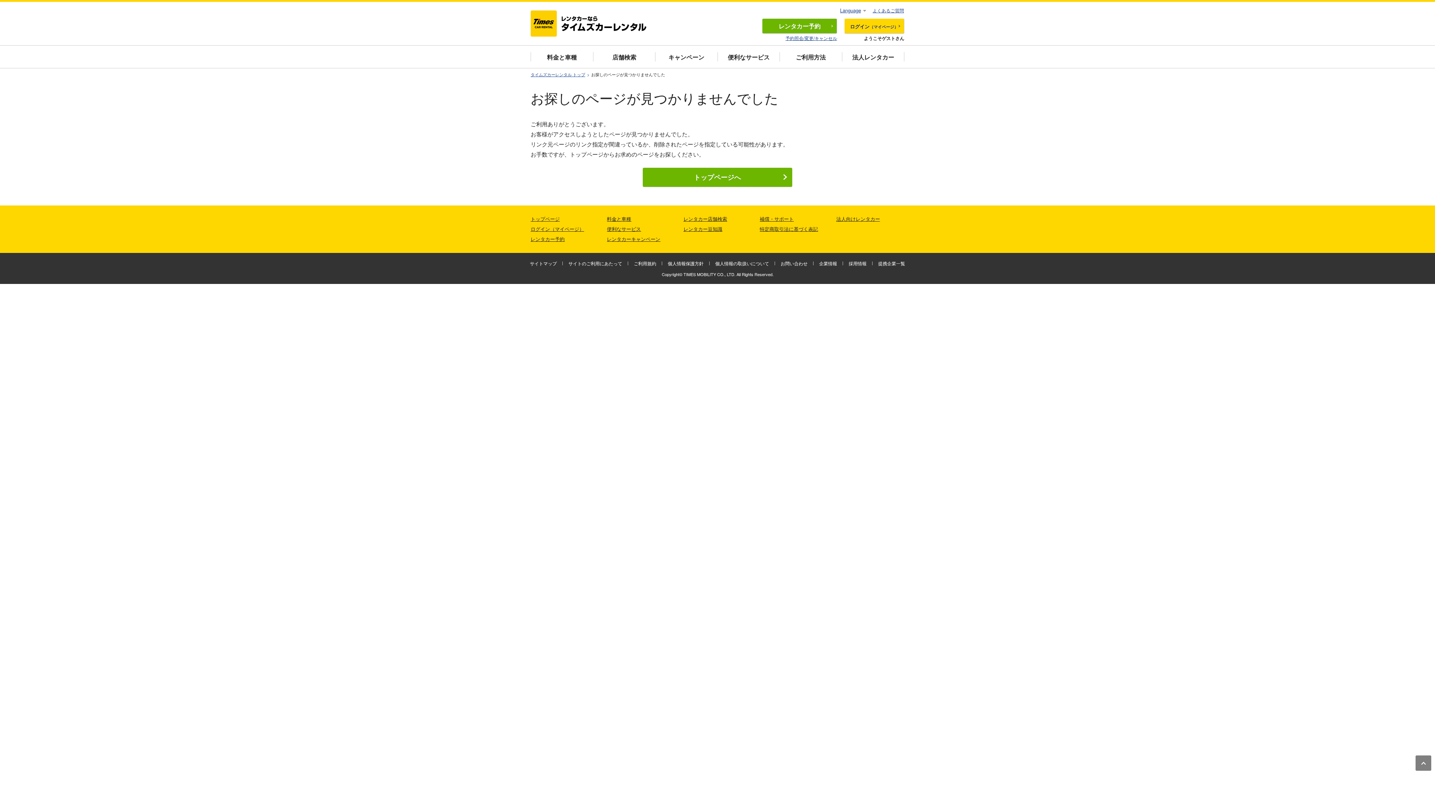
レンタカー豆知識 (702, 228)
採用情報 (858, 263)
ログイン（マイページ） (557, 228)
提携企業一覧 (891, 263)
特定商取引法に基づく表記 (789, 228)
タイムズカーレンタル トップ (558, 74)
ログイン (874, 26)
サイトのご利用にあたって (595, 263)
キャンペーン (686, 57)
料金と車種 (562, 57)
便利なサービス (749, 57)
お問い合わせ (794, 263)
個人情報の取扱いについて (742, 263)
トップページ (545, 218)
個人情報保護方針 (686, 263)
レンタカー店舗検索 (705, 218)
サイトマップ (543, 263)
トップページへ (717, 177)
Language (850, 10)
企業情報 (828, 263)
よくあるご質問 (888, 10)
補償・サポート (777, 218)
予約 (800, 26)
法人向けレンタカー (858, 218)
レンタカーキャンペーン (633, 238)
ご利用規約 (645, 263)
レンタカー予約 (548, 238)
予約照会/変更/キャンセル (811, 38)
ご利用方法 (811, 57)
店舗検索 (624, 57)
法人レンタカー (873, 57)
